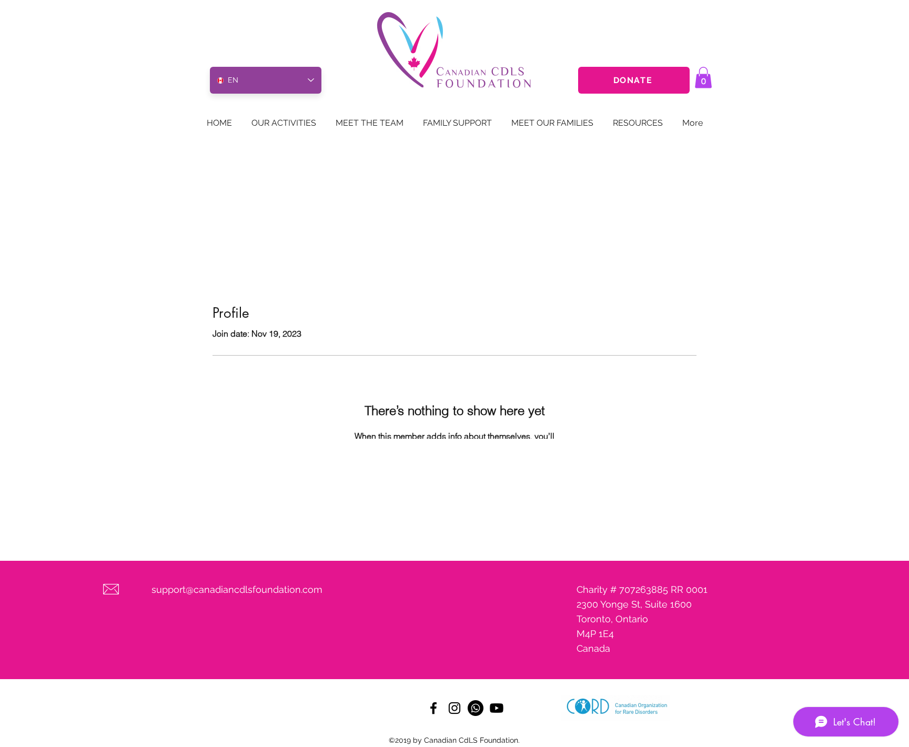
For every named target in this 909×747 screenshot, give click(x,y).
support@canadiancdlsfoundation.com (237, 589)
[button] (703, 77)
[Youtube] (496, 708)
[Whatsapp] (475, 708)
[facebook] (433, 708)
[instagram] (454, 708)
